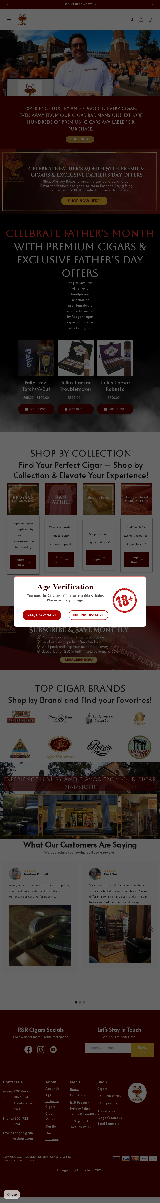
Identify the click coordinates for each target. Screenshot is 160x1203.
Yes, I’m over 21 (42, 615)
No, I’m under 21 (88, 615)
